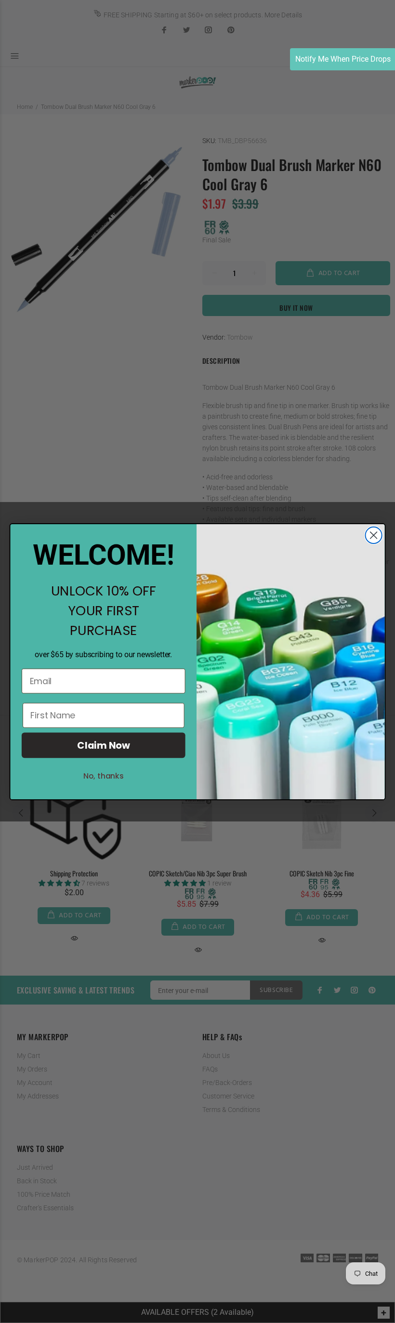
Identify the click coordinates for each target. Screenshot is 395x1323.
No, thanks (103, 775)
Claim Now (103, 745)
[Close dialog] (374, 535)
